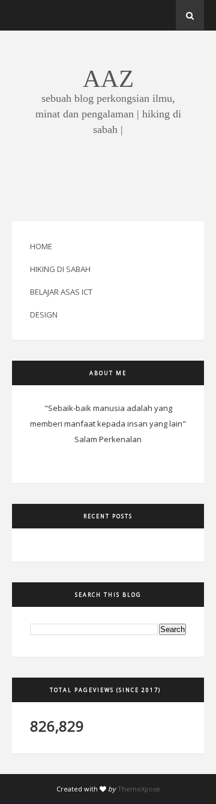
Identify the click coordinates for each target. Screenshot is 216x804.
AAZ (108, 78)
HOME (41, 246)
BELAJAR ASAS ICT (61, 291)
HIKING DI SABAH (60, 269)
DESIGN (44, 314)
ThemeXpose (139, 788)
